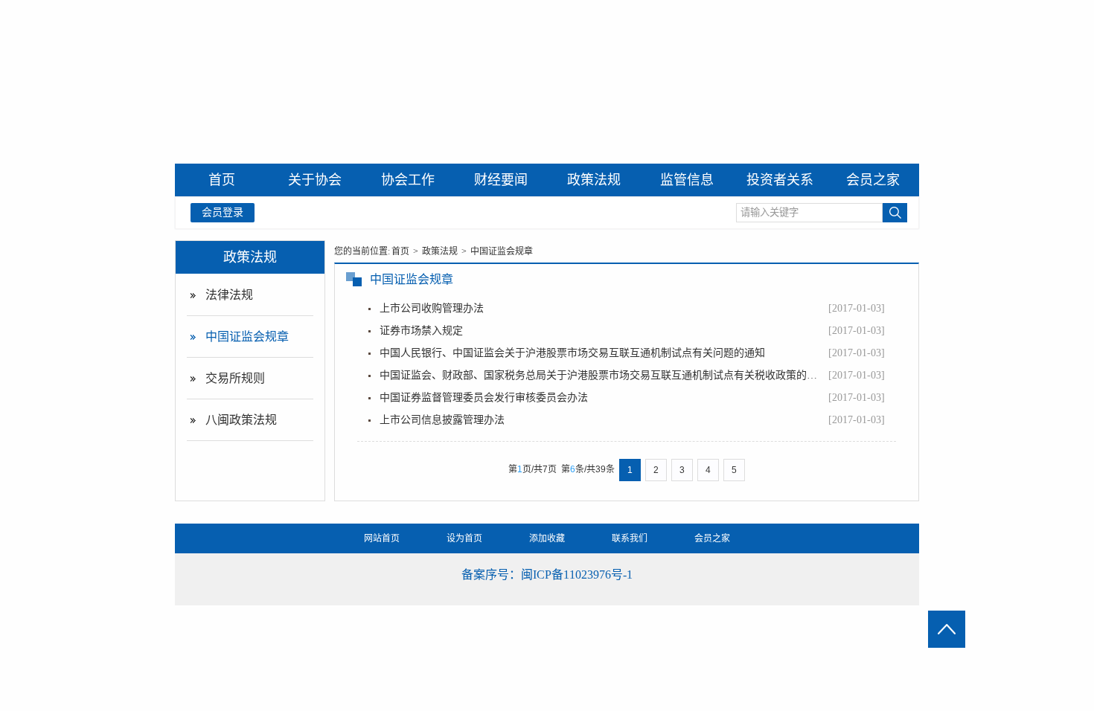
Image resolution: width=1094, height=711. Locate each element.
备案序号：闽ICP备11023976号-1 (547, 574)
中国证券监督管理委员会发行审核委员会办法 (484, 397)
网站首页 (382, 538)
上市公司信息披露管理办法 (442, 419)
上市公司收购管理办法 (432, 308)
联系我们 (629, 538)
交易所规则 (235, 378)
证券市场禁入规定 (421, 330)
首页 (400, 251)
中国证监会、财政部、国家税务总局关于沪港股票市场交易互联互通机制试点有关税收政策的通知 (602, 375)
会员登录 (222, 212)
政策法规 (250, 257)
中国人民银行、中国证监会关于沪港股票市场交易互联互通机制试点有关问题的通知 (572, 352)
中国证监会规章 (247, 336)
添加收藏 (547, 538)
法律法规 (229, 295)
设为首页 (464, 538)
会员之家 (712, 538)
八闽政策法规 (241, 420)
